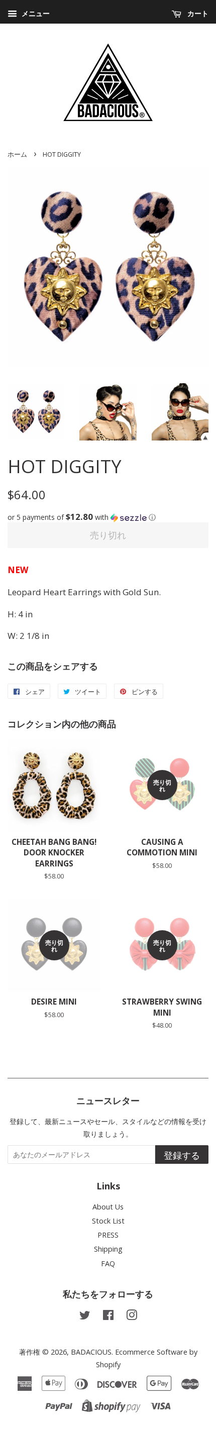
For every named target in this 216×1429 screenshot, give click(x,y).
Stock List (108, 1221)
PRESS (108, 1235)
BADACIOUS (91, 1352)
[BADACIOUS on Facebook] (108, 1317)
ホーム (17, 154)
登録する (182, 1155)
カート (196, 13)
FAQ (108, 1263)
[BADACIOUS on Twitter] (84, 1317)
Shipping (108, 1249)
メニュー (35, 13)
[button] (108, 517)
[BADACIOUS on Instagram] (131, 1317)
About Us (108, 1207)
